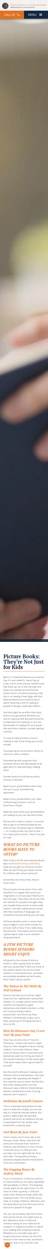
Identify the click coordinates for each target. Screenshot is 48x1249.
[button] (41, 14)
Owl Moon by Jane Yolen (20, 1132)
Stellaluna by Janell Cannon (23, 1101)
